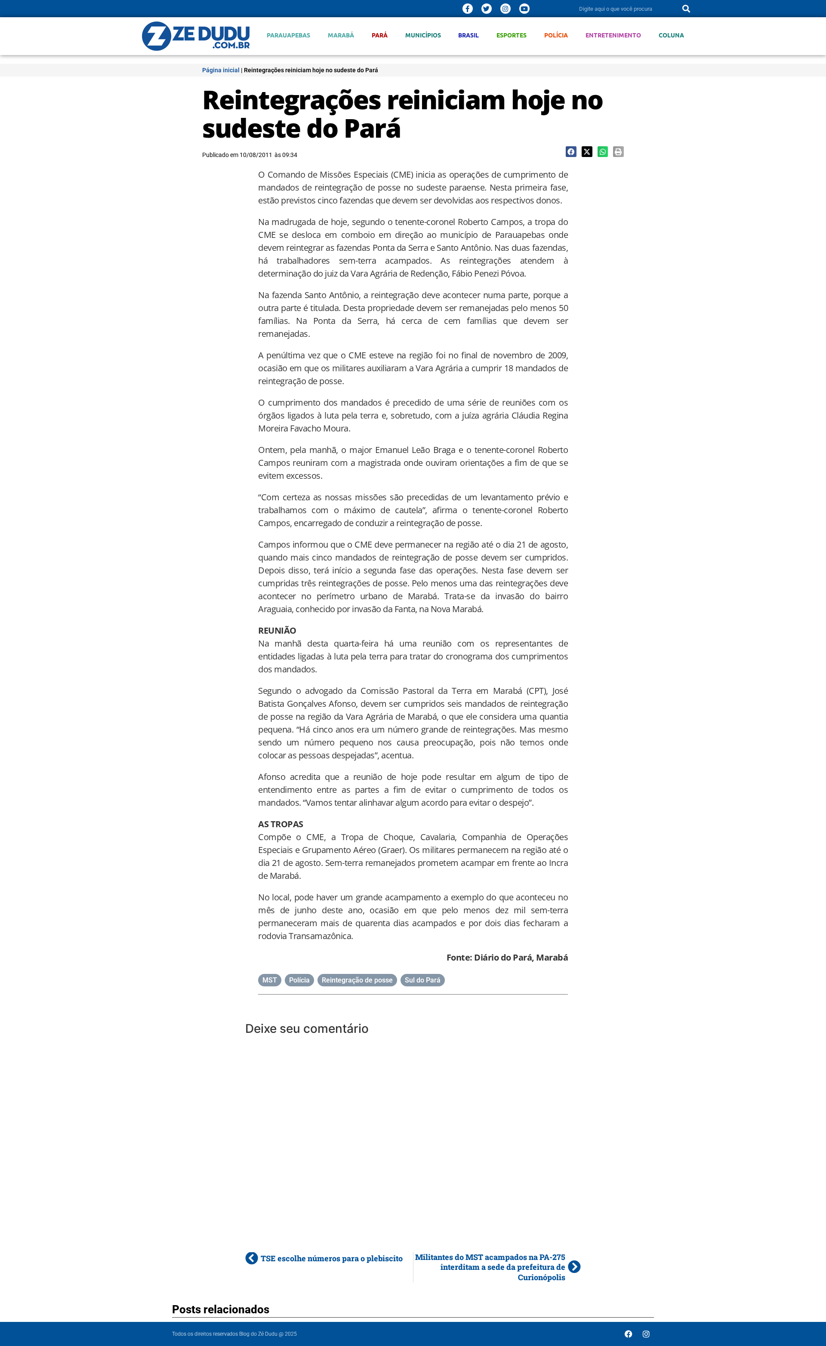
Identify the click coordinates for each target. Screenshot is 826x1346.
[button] (571, 151)
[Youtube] (524, 8)
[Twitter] (486, 8)
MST (269, 980)
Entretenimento (613, 35)
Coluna (671, 35)
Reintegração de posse (357, 980)
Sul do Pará (423, 980)
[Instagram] (505, 8)
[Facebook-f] (467, 8)
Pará (380, 35)
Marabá (341, 35)
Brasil (468, 35)
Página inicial (221, 70)
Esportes (511, 35)
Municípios (423, 35)
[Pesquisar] (686, 8)
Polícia (556, 35)
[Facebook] (628, 1334)
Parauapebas (288, 35)
